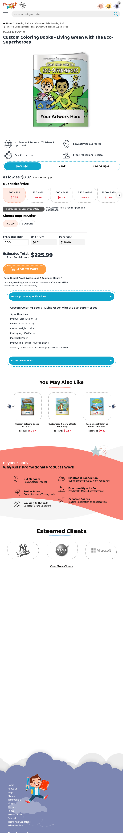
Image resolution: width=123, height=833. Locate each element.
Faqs (10, 792)
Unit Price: (37, 237)
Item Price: (66, 237)
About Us (12, 789)
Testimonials (14, 800)
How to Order (15, 814)
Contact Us (13, 818)
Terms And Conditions (19, 822)
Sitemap (12, 807)
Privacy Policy (15, 825)
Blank (61, 166)
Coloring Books (23, 23)
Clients (11, 796)
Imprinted (22, 166)
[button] (24, 269)
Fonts (11, 811)
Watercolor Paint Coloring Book (50, 23)
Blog (10, 803)
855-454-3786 (62, 208)
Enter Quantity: (13, 237)
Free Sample (100, 166)
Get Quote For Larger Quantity (22, 209)
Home (9, 23)
